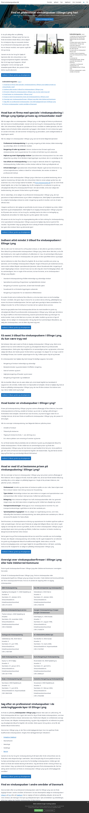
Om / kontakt (77, 2)
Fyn (61, 2)
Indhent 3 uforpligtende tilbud (44, 19)
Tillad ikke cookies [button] (49, 810)
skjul (19, 82)
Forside (49, 2)
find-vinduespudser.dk (42, 183)
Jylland (56, 2)
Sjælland (67, 2)
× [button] (87, 802)
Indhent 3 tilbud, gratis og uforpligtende (16, 75)
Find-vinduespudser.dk (10, 2)
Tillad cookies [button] (38, 810)
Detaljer (59, 807)
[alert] (44, 807)
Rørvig (6, 751)
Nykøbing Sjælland (10, 737)
